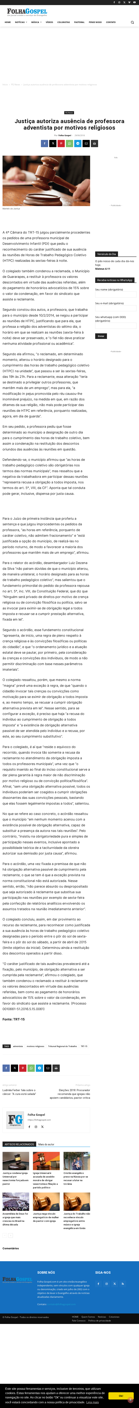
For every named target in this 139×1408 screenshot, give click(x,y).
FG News (15, 84)
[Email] (86, 143)
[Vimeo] (129, 3)
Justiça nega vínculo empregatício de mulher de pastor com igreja (46, 1217)
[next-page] (10, 1235)
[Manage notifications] (130, 1400)
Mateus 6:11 (102, 268)
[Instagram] (119, 3)
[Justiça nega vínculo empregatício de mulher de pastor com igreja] (46, 1202)
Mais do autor (46, 1144)
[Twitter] (114, 1284)
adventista (18, 1046)
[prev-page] (5, 1235)
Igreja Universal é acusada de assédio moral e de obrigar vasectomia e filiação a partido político (45, 1180)
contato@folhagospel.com (61, 1304)
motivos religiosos (35, 1046)
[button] (132, 22)
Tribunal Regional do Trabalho (62, 1046)
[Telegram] (77, 143)
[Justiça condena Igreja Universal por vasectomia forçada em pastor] (16, 1161)
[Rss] (123, 1284)
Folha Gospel (64, 135)
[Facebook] (114, 3)
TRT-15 (84, 1046)
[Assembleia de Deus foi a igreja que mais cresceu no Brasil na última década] (16, 1202)
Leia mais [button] (92, 1402)
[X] (124, 3)
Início (5, 84)
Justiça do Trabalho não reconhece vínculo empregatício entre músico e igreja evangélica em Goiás (77, 1221)
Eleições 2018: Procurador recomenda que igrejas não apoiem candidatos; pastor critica (70, 1094)
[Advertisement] (94, 12)
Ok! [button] (121, 1395)
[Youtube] (134, 3)
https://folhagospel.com (39, 1120)
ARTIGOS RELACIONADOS (19, 1144)
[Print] (94, 143)
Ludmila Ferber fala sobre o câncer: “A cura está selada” (19, 1092)
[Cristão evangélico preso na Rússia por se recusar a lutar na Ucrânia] (77, 1161)
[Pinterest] (61, 143)
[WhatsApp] (69, 143)
